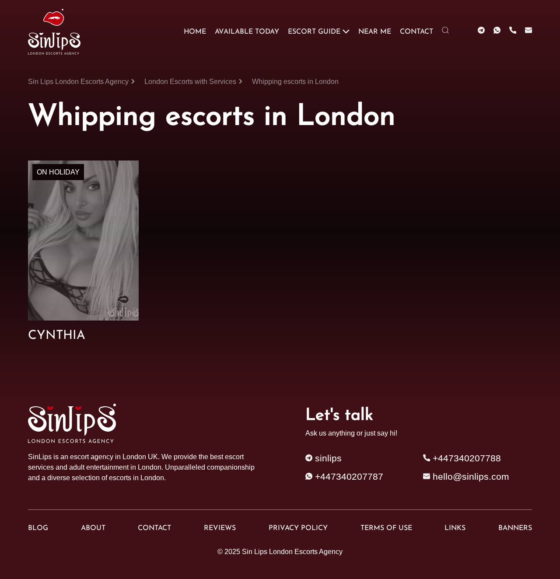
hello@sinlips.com (471, 476)
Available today (247, 31)
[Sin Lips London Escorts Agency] (53, 32)
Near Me (374, 31)
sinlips (327, 458)
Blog (38, 528)
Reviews (220, 528)
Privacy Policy (298, 528)
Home (195, 31)
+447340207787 (347, 476)
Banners (515, 528)
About (93, 528)
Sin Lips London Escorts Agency (292, 551)
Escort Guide (314, 31)
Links (455, 528)
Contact (416, 31)
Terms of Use (386, 528)
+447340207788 (465, 458)
